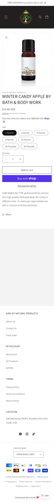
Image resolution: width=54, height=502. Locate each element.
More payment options (27, 186)
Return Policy (12, 400)
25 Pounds (29, 146)
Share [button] (8, 214)
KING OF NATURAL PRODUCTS (23, 477)
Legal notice (36, 486)
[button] (6, 17)
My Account (11, 354)
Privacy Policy (12, 387)
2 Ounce (25, 132)
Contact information (43, 481)
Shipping (5, 113)
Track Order (11, 335)
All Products (12, 361)
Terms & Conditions (15, 394)
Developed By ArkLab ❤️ (27, 497)
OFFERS (9, 368)
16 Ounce (26, 139)
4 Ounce (41, 132)
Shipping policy (22, 486)
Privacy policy (11, 481)
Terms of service (26, 481)
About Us (10, 321)
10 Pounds (10, 146)
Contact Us (11, 328)
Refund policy (43, 477)
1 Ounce (9, 132)
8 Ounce (9, 139)
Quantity (6, 153)
